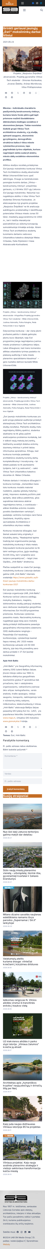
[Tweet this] (18, 93)
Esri (12, 735)
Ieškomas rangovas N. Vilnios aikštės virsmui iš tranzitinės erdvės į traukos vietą (19, 1003)
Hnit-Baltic (21, 735)
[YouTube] (29, 1232)
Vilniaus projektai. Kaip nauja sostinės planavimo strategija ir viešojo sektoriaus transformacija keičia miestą (21, 1167)
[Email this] (6, 93)
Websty (6, 1244)
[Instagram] (37, 3)
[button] (41, 10)
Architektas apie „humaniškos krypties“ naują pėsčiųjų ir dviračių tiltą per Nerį (22, 1085)
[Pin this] (30, 93)
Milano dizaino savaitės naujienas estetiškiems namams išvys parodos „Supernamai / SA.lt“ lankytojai (22, 918)
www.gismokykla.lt (12, 721)
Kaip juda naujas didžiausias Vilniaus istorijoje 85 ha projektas (21, 1125)
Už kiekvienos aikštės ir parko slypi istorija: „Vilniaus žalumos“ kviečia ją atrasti (21, 1044)
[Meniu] (23, 3)
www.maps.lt (9, 718)
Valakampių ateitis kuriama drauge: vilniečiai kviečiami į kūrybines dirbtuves (21, 961)
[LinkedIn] (41, 3)
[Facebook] (33, 3)
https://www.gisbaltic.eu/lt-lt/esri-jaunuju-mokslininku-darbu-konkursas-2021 (20, 581)
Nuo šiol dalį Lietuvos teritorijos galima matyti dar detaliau (21, 833)
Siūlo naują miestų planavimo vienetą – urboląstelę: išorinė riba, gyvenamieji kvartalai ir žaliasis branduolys (22, 874)
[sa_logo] (10, 10)
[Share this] (12, 93)
